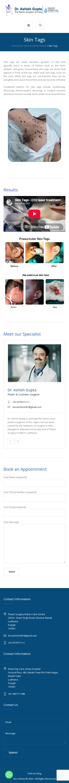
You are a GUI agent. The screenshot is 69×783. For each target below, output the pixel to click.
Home (15, 45)
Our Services (25, 45)
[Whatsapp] (9, 775)
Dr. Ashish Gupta (22, 390)
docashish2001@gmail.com (22, 635)
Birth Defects (40, 45)
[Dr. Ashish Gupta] (34, 10)
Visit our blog (34, 773)
